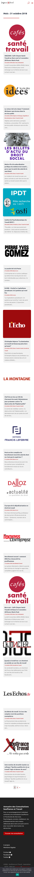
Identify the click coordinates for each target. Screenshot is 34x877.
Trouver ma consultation (14, 833)
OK (17, 874)
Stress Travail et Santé (18, 118)
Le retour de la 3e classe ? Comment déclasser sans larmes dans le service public (17, 111)
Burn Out (15, 62)
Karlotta (17, 866)
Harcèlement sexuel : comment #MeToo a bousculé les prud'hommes (15, 559)
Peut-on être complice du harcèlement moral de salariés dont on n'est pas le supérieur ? (17, 454)
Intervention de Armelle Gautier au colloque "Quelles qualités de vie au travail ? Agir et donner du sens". (17, 767)
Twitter (5, 857)
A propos (6, 845)
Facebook (6, 855)
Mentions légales (9, 847)
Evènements (21, 62)
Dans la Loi (15, 271)
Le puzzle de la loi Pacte (13, 268)
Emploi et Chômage (17, 115)
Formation (15, 224)
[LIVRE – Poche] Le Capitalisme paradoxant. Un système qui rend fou (16, 290)
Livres (14, 295)
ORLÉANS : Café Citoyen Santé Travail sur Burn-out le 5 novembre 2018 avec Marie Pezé (16, 58)
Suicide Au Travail (17, 665)
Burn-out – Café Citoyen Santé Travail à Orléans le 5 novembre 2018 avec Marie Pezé (15, 609)
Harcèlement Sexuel (17, 563)
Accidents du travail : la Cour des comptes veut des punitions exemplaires (16, 714)
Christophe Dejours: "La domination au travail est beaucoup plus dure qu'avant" (17, 343)
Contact (6, 852)
